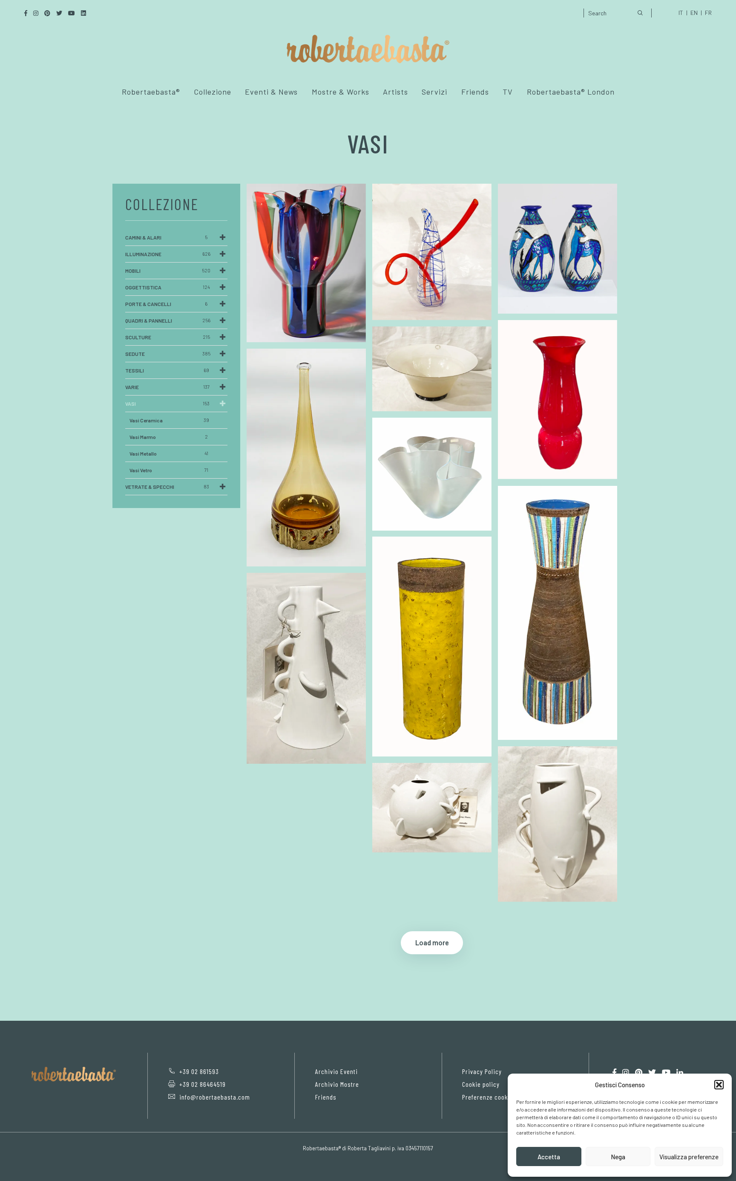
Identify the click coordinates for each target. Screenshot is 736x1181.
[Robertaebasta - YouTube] (666, 1072)
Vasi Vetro (168, 470)
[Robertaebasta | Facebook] (614, 1072)
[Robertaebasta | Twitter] (652, 1072)
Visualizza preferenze (689, 1157)
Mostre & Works (340, 91)
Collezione (212, 91)
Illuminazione (167, 254)
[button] (719, 1084)
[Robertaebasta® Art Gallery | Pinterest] (639, 1072)
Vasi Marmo (168, 437)
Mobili (167, 271)
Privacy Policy (482, 1071)
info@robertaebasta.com (214, 1097)
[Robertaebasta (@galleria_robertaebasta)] (626, 1072)
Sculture (167, 337)
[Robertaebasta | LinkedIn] (680, 1072)
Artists (395, 91)
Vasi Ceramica (169, 420)
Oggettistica (167, 287)
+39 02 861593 (199, 1071)
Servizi (434, 91)
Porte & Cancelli (166, 304)
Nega (618, 1157)
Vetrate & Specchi (167, 487)
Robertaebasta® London (571, 91)
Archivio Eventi (336, 1071)
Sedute (167, 354)
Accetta (549, 1157)
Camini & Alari (166, 237)
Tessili (167, 370)
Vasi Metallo (168, 453)
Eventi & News (271, 91)
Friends (475, 91)
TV (508, 91)
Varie (167, 387)
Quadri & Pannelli (167, 320)
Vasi (167, 404)
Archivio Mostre (337, 1084)
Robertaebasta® (151, 91)
